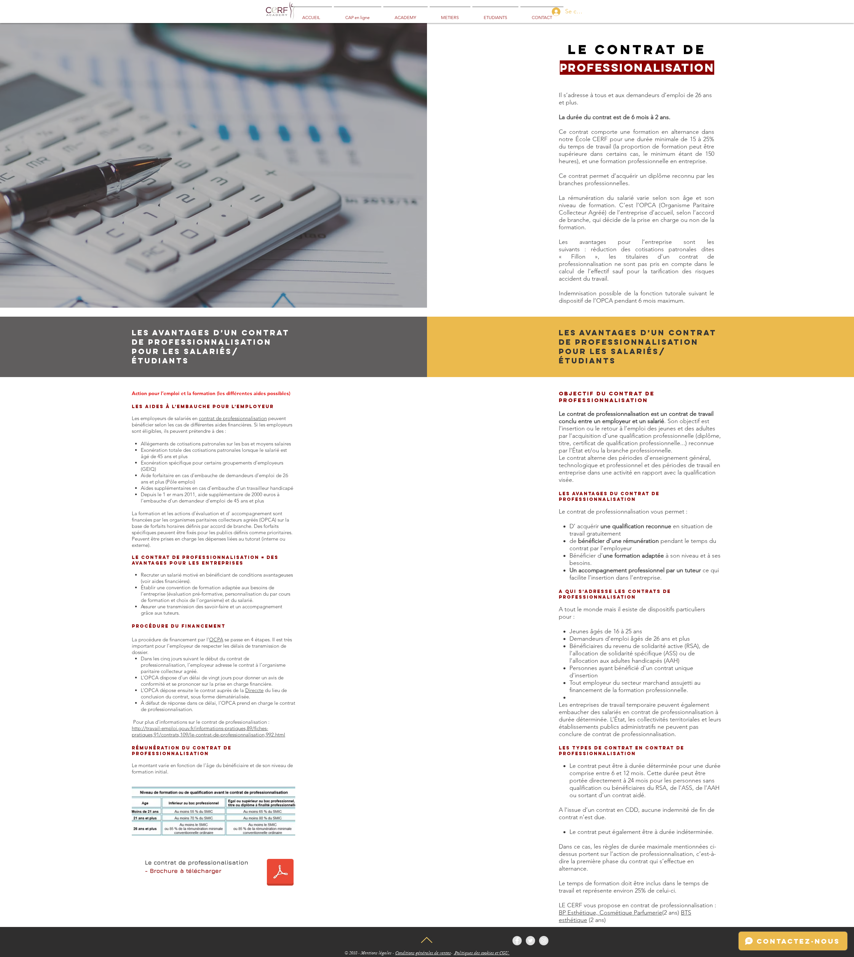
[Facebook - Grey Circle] (517, 940)
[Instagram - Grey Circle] (543, 940)
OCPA (216, 639)
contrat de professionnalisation (233, 418)
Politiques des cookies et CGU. (482, 953)
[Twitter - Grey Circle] (530, 940)
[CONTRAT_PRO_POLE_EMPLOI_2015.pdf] (280, 873)
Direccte (254, 690)
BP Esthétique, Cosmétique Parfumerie (610, 912)
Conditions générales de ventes (423, 953)
